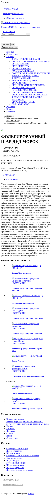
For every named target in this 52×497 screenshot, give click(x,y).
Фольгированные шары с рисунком (22, 456)
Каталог (10, 56)
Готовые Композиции (25, 90)
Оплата (9, 109)
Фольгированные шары (26, 59)
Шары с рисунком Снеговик (23, 303)
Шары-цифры (19, 83)
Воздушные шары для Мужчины (31, 73)
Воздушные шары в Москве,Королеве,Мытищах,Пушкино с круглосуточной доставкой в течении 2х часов (27, 421)
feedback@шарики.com (13, 13)
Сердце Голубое (18, 361)
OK (12, 44)
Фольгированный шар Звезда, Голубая (27, 409)
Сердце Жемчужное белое (22, 393)
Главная (10, 52)
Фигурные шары (21, 78)
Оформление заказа (15, 18)
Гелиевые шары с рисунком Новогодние (27, 318)
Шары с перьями (21, 68)
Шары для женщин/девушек (28, 85)
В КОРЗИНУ (9, 175)
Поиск (9, 436)
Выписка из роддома (24, 80)
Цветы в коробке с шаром (27, 92)
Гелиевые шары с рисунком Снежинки (27, 333)
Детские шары (20, 64)
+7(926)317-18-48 (10, 9)
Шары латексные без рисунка (29, 95)
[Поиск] (28, 34)
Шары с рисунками (23, 87)
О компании (12, 54)
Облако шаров (20, 104)
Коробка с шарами (23, 71)
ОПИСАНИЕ (12, 179)
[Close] (2, 37)
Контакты (10, 111)
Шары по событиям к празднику (31, 61)
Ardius (31, 493)
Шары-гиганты (20, 66)
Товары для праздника (25, 76)
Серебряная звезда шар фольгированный (28, 376)
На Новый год (13, 121)
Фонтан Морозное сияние (22, 273)
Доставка (10, 106)
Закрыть (5, 44)
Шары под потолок (23, 102)
